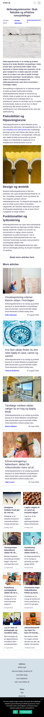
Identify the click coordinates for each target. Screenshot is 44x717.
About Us (22, 696)
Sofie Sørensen (11, 315)
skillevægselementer (34, 21)
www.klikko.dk (24, 682)
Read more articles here (22, 257)
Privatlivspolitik (26, 712)
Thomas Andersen (12, 371)
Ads (22, 693)
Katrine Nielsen (11, 426)
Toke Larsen (9, 482)
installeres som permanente (16, 130)
